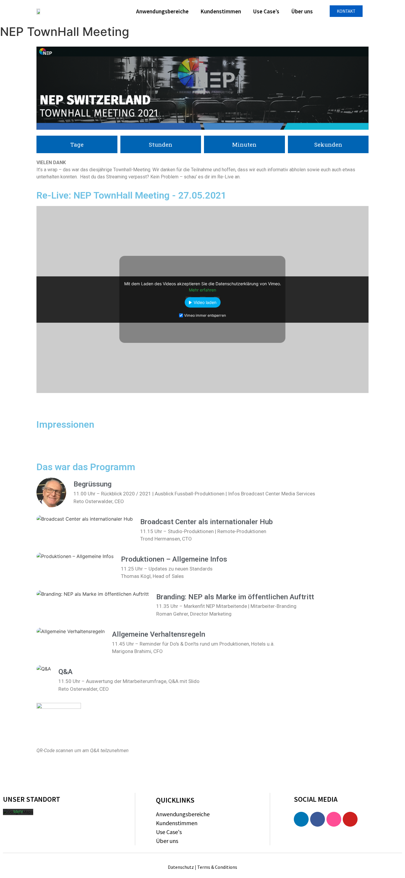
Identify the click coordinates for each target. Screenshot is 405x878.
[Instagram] (333, 819)
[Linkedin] (301, 819)
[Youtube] (350, 819)
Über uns (302, 11)
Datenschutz (181, 867)
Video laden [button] (205, 302)
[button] (346, 11)
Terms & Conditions (217, 867)
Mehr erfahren (202, 290)
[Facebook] (317, 819)
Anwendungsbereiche (162, 11)
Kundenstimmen (220, 11)
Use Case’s (266, 11)
